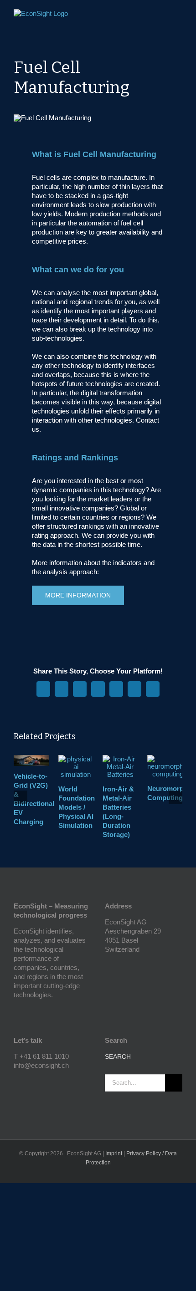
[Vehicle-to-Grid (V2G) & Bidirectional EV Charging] (31, 759)
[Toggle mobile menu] (178, 16)
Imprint (113, 1153)
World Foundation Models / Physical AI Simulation (76, 807)
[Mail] (41, 1081)
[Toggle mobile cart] (162, 16)
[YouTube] (16, 1081)
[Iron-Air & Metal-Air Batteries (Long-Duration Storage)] (120, 759)
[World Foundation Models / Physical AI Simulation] (76, 759)
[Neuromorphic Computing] (167, 759)
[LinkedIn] (28, 1081)
